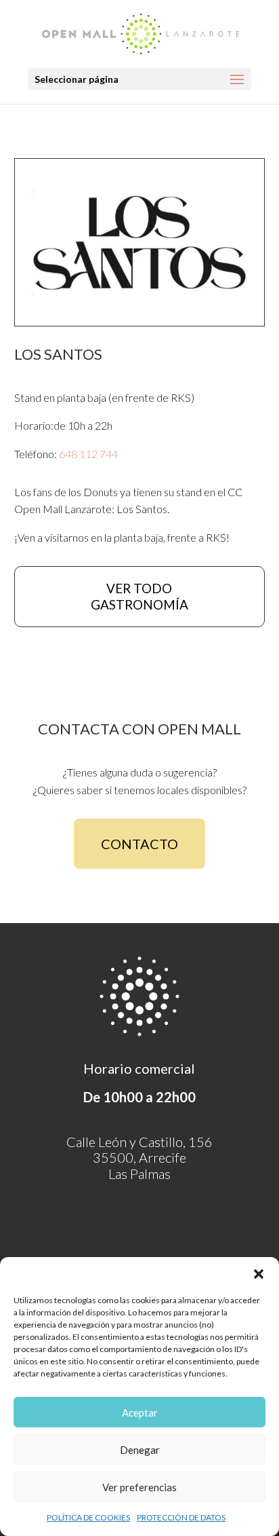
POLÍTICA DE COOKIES (88, 1517)
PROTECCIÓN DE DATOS (181, 1517)
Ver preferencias (139, 1487)
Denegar (140, 1450)
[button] (258, 1274)
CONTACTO (139, 844)
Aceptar (140, 1412)
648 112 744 (88, 453)
